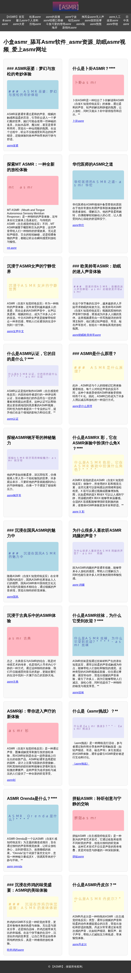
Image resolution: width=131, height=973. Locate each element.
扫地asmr (35, 24)
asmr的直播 (53, 16)
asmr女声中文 (15, 331)
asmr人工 (115, 16)
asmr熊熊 (95, 24)
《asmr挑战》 (80, 763)
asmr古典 (12, 681)
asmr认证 (12, 418)
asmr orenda (14, 866)
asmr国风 (12, 596)
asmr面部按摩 (93, 20)
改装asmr (112, 20)
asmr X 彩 (78, 511)
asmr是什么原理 (82, 406)
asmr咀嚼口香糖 (53, 20)
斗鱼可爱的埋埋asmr (58, 24)
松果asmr (35, 16)
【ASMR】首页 (14, 16)
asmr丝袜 (78, 692)
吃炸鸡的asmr (15, 949)
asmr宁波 (71, 16)
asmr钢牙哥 (14, 495)
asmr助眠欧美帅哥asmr (86, 334)
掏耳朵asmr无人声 (93, 16)
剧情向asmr (69, 27)
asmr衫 (11, 780)
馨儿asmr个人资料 (27, 20)
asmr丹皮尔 (79, 944)
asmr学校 (112, 24)
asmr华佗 (78, 225)
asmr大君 (18, 24)
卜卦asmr (78, 120)
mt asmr (12, 247)
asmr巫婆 (12, 145)
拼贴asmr (78, 856)
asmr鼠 (80, 24)
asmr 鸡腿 (78, 584)
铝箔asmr (74, 20)
